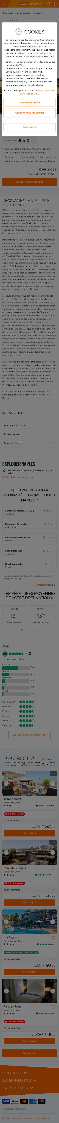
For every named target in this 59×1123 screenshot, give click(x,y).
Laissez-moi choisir (29, 102)
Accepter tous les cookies (29, 112)
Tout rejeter (29, 127)
